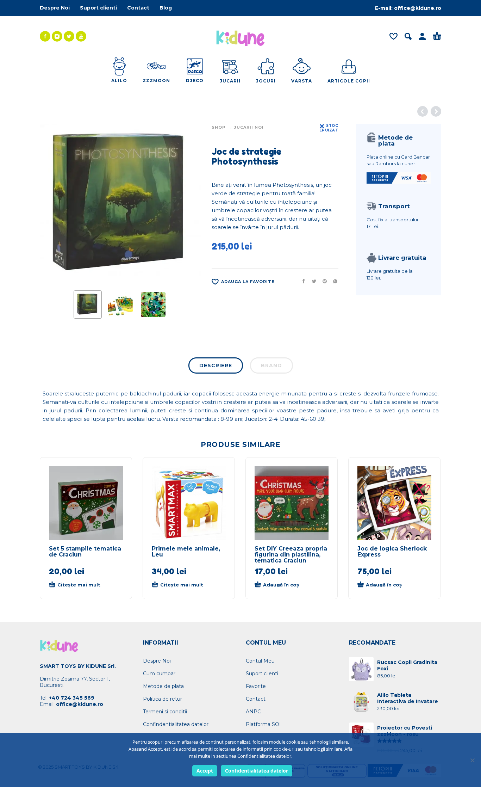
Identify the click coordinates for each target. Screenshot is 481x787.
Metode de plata (163, 686)
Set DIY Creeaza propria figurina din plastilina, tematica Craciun (291, 554)
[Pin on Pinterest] (322, 281)
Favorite (256, 686)
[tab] (216, 366)
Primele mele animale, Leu (186, 551)
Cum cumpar (159, 673)
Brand (271, 365)
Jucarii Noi (249, 127)
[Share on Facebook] (301, 281)
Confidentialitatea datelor (256, 770)
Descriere (215, 365)
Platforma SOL (264, 724)
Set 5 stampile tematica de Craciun (85, 551)
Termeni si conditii (165, 711)
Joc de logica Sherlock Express (392, 551)
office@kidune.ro (417, 8)
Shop (218, 127)
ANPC (253, 711)
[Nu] (472, 760)
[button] (286, 585)
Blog (166, 8)
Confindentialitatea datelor (175, 724)
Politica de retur (162, 699)
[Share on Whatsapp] (333, 281)
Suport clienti (98, 8)
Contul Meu (260, 661)
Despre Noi (55, 8)
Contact (138, 8)
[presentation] (53, 204)
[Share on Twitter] (312, 281)
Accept (204, 770)
